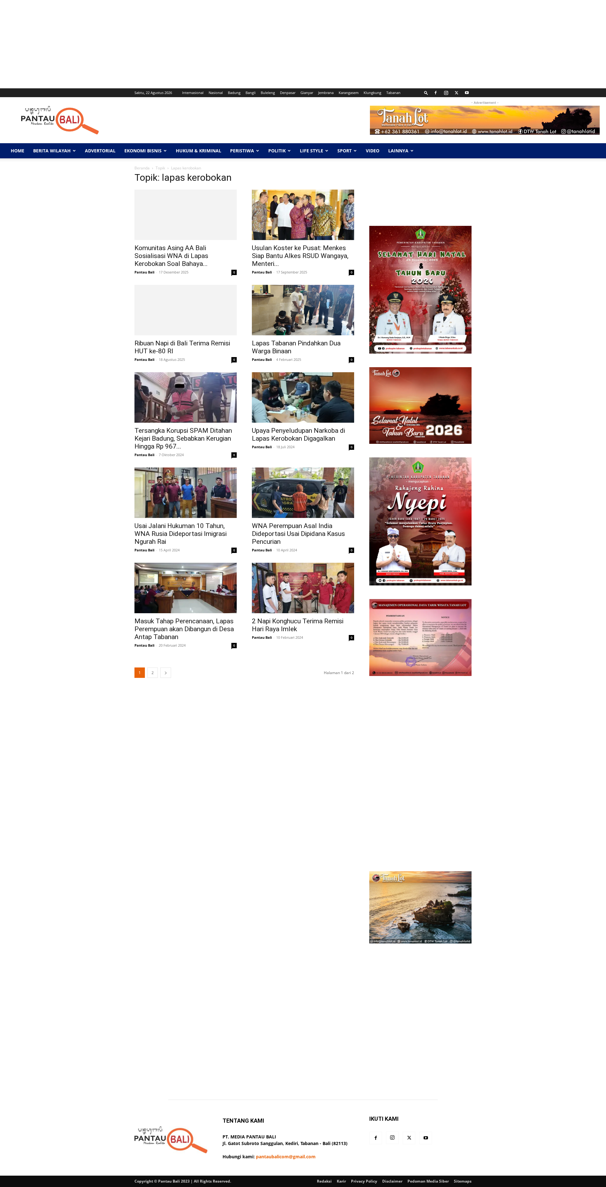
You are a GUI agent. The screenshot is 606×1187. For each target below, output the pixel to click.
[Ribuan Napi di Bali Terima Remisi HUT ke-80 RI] (185, 310)
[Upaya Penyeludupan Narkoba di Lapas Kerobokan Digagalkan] (303, 397)
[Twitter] (456, 92)
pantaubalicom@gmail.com (286, 1157)
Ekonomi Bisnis (143, 151)
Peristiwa (242, 151)
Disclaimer (392, 1181)
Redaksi (324, 1181)
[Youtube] (467, 92)
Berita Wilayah (52, 151)
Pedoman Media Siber (428, 1181)
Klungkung (372, 92)
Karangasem (349, 92)
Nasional (216, 92)
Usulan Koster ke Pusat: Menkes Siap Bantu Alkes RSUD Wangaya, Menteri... (300, 255)
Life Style (311, 151)
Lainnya (398, 151)
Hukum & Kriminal (198, 151)
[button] (426, 92)
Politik (277, 151)
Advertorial (100, 151)
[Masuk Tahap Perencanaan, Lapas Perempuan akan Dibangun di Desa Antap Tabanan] (185, 588)
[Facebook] (435, 92)
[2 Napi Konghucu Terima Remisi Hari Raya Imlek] (303, 588)
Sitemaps (463, 1181)
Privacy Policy (364, 1181)
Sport (344, 151)
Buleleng (268, 92)
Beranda (142, 168)
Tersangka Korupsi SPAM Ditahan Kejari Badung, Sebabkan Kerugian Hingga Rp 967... (183, 438)
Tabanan (393, 92)
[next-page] (165, 672)
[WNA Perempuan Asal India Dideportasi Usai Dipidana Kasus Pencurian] (303, 492)
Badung (234, 92)
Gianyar (306, 92)
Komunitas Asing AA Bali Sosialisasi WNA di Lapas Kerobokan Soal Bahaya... (171, 255)
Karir (341, 1181)
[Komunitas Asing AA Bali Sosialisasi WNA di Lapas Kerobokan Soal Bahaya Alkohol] (185, 215)
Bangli (251, 92)
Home (17, 151)
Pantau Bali (144, 272)
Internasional (193, 92)
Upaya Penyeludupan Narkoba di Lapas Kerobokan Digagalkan (298, 434)
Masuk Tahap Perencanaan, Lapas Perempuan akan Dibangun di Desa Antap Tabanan (184, 629)
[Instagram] (446, 92)
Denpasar (287, 92)
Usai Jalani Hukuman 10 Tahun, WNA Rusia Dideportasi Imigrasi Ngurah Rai (180, 533)
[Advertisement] (189, 44)
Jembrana (326, 92)
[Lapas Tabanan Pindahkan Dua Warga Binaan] (303, 310)
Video (372, 151)
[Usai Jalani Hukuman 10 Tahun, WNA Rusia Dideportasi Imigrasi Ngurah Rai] (185, 492)
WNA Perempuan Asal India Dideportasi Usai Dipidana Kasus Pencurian (298, 533)
